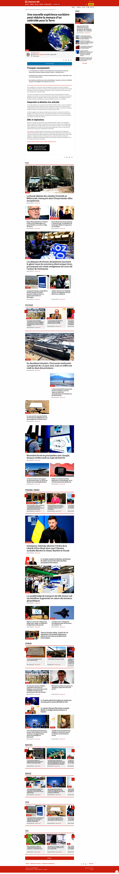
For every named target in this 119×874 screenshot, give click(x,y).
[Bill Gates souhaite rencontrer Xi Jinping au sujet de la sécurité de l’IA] (62, 670)
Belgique (27, 4)
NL (93, 1)
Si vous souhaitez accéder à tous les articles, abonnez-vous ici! (41, 141)
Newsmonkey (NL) (29, 869)
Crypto (92, 7)
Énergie (74, 7)
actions (28, 758)
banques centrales (55, 218)
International (29, 542)
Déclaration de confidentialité (48, 863)
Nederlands (91, 863)
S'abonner (91, 4)
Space (27, 50)
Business (28, 218)
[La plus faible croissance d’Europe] (56, 647)
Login (90, 1)
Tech (83, 7)
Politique (36, 4)
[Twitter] (84, 863)
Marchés (41, 4)
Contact (27, 863)
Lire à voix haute (49, 63)
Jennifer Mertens (37, 852)
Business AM (36, 53)
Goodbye (45, 869)
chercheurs (31, 131)
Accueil (26, 9)
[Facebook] (81, 863)
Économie (32, 4)
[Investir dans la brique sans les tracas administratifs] (35, 647)
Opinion (79, 7)
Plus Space (87, 63)
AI (26, 452)
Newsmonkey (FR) (38, 869)
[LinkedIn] (86, 863)
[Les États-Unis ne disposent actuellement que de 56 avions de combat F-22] (62, 606)
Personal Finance (47, 4)
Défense (27, 192)
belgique (49, 656)
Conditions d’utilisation (35, 863)
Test (87, 7)
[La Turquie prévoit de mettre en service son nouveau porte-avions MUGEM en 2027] (32, 697)
